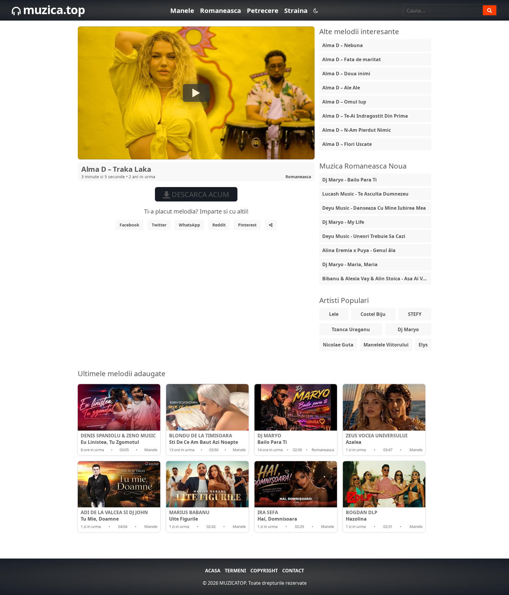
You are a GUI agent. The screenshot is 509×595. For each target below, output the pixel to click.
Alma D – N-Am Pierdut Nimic (356, 130)
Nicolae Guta (338, 344)
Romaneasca (220, 10)
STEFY (415, 314)
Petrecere (262, 10)
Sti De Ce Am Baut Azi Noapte (203, 438)
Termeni (235, 570)
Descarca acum (199, 194)
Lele (333, 314)
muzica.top (52, 9)
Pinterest (247, 225)
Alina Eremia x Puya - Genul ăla (359, 250)
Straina (296, 10)
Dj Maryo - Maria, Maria (350, 264)
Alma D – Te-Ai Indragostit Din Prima (365, 116)
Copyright (264, 570)
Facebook (129, 225)
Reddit (219, 225)
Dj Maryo (408, 329)
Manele (182, 10)
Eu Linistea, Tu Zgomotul (118, 438)
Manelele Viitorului (386, 344)
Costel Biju (373, 314)
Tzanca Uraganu (351, 329)
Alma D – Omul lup (344, 102)
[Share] (271, 225)
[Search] (489, 10)
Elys (423, 344)
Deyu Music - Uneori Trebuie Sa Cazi (363, 236)
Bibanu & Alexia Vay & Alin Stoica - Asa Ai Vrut (376, 278)
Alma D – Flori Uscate (347, 144)
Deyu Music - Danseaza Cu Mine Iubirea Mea (374, 208)
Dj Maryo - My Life (343, 222)
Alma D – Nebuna (342, 45)
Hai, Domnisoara (277, 515)
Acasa (212, 570)
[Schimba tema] (315, 10)
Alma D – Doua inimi (346, 73)
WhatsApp (189, 225)
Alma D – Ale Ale (341, 87)
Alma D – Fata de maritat (351, 59)
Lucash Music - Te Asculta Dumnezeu (365, 194)
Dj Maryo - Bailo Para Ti (349, 179)
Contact (293, 570)
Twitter (159, 225)
